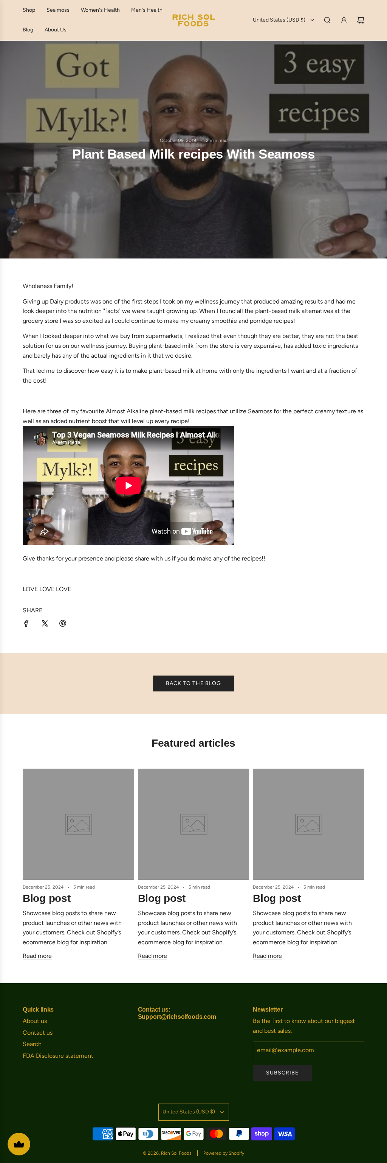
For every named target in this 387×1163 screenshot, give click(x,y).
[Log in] (344, 20)
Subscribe (282, 1073)
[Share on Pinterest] (62, 625)
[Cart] (360, 20)
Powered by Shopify (223, 1153)
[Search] (327, 20)
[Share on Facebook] (26, 625)
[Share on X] (44, 625)
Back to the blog (193, 683)
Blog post (46, 898)
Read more (37, 955)
